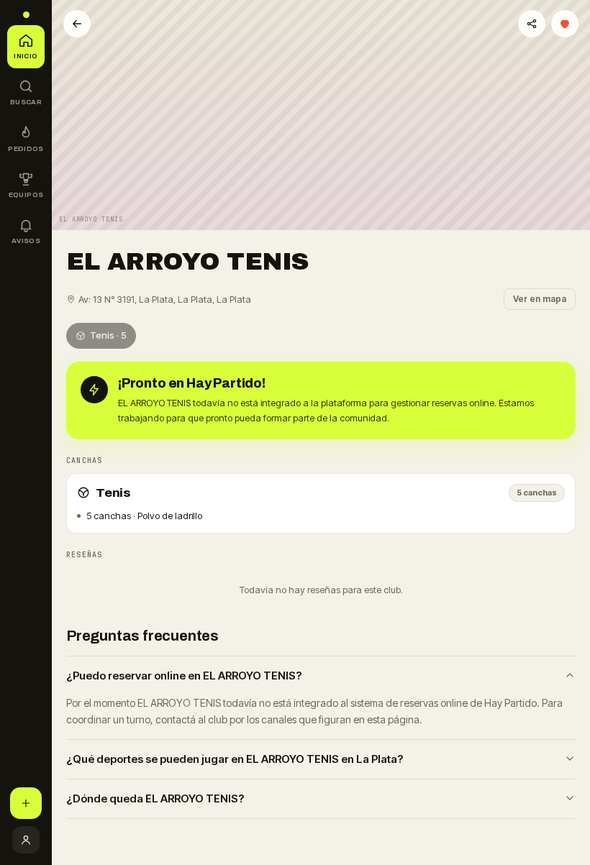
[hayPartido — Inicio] (26, 15)
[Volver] (77, 23)
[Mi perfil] (26, 839)
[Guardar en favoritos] (564, 23)
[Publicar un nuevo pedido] (26, 803)
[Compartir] (531, 23)
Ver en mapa (539, 298)
